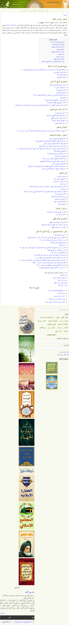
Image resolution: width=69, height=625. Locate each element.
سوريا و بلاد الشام (62, 280)
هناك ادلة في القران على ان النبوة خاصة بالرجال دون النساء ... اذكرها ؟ (49, 262)
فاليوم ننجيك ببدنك (61, 75)
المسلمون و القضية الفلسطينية (58, 52)
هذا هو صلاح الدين (61, 90)
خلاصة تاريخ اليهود (61, 77)
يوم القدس (63, 189)
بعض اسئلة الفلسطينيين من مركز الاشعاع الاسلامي (53, 61)
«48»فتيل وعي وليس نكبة (59, 163)
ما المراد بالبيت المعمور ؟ (60, 123)
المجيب (47, 11)
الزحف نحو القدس (61, 176)
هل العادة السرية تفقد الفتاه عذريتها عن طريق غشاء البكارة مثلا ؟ (50, 255)
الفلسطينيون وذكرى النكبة (60, 151)
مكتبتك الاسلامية (63, 324)
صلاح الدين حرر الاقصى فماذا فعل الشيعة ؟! (55, 100)
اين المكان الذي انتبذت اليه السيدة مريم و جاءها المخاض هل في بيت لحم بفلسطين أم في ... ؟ (43, 70)
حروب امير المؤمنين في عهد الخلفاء (57, 85)
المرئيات (66, 331)
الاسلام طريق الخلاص (60, 199)
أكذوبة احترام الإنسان (60, 194)
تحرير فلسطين (61, 54)
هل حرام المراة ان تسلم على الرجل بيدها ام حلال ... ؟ (53, 240)
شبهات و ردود (24, 11)
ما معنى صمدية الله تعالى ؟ (59, 235)
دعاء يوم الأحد (29, 592)
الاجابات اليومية (53, 320)
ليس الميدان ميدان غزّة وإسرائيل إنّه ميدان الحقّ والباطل (52, 146)
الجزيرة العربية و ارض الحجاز (60, 283)
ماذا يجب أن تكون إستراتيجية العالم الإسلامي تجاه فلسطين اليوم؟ (51, 141)
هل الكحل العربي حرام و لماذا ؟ (58, 252)
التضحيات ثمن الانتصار (60, 156)
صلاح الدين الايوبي (61, 92)
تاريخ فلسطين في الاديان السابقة (57, 42)
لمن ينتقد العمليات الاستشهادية (58, 196)
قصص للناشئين (51, 324)
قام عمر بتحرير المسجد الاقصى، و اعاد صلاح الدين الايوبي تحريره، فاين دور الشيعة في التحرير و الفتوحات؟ (41, 105)
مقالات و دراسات (32, 11)
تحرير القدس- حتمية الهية (60, 181)
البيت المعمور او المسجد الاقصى (58, 118)
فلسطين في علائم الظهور (59, 59)
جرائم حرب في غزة (61, 214)
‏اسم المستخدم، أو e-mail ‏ (62, 338)
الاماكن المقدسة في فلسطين (58, 47)
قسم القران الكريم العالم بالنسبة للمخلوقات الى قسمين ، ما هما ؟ (51, 265)
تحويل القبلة (63, 97)
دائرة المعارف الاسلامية (10, 25)
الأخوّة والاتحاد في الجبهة (60, 201)
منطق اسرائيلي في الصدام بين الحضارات (56, 212)
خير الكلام (43, 327)
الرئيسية (65, 15)
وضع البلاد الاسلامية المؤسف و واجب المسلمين (54, 143)
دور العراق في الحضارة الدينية (60, 278)
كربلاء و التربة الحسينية (59, 296)
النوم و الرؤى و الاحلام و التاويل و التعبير (55, 302)
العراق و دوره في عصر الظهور (59, 227)
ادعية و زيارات (41, 11)
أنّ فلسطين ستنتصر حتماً (60, 179)
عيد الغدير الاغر (61, 293)
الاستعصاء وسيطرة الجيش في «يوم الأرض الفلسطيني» (53, 161)
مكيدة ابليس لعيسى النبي (60, 72)
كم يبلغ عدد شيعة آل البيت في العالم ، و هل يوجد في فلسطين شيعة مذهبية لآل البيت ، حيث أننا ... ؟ (41, 131)
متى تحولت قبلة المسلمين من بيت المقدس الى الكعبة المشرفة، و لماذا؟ (50, 95)
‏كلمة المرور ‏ (66, 345)
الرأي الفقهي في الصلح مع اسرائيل (57, 138)
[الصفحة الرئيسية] (34, 7)
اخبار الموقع (58, 331)
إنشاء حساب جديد (64, 352)
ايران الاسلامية (63, 275)
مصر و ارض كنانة (62, 285)
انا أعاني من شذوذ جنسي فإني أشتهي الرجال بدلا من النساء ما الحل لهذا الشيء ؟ (46, 237)
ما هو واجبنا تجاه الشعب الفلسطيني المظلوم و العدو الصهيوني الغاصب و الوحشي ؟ (47, 166)
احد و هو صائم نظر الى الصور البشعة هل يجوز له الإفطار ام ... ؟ (50, 257)
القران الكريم (64, 317)
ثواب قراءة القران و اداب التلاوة (57, 299)
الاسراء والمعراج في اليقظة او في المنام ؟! (56, 102)
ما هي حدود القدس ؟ (60, 113)
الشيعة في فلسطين (60, 49)
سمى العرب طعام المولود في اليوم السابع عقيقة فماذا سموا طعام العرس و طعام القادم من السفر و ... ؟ (42, 260)
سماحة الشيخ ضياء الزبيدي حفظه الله (23, 622)
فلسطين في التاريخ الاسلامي (58, 44)
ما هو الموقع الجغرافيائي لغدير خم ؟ (56, 290)
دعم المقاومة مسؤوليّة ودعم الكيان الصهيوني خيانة (54, 169)
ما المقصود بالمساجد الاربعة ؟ (59, 120)
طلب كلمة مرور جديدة (63, 354)
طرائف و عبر (51, 327)
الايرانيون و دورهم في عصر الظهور (57, 222)
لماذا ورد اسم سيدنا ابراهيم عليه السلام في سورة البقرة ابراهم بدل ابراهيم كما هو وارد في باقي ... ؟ (43, 247)
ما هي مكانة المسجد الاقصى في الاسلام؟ (56, 115)
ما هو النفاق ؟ (62, 245)
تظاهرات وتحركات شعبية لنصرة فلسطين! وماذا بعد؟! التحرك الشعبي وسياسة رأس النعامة (45, 191)
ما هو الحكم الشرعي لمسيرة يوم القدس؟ (56, 153)
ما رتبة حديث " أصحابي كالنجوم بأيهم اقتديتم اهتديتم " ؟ (52, 268)
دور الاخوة (63, 184)
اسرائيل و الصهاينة (60, 56)
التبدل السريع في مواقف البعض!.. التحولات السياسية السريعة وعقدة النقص (47, 186)
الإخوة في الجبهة (62, 204)
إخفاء (51, 39)
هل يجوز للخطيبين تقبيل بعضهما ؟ (58, 242)
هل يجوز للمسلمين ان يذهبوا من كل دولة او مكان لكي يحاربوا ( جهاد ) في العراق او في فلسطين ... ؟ (41, 148)
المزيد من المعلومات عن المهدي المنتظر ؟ (56, 250)
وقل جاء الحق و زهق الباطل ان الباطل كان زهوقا (54, 225)
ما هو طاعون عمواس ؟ (60, 87)
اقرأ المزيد (2, 613)
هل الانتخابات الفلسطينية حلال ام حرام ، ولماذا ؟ (54, 158)
